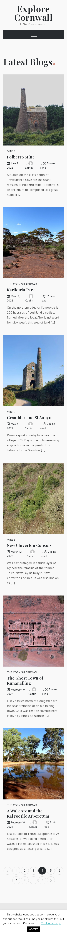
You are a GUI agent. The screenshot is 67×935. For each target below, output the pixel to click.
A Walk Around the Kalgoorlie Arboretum (28, 813)
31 (42, 880)
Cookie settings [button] (51, 923)
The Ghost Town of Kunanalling (25, 680)
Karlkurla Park (21, 289)
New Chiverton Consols (29, 545)
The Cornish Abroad (22, 284)
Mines (11, 151)
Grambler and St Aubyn (29, 417)
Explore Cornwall (33, 13)
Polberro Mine (21, 157)
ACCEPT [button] (33, 929)
